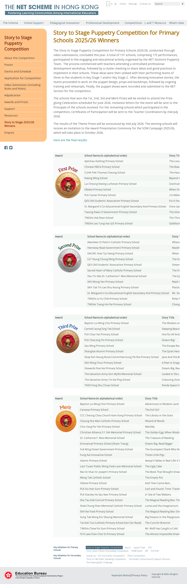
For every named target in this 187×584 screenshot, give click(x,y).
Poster (8, 64)
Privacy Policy (139, 575)
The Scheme (10, 23)
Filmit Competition (136, 555)
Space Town (139, 547)
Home (123, 3)
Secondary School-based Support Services (149, 559)
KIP (146, 550)
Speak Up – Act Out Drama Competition (105, 555)
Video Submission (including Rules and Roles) (22, 86)
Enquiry (9, 132)
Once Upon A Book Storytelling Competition (107, 550)
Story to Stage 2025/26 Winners (19, 124)
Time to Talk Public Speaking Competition (106, 559)
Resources (11, 115)
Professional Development (102, 23)
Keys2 (128, 547)
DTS (150, 547)
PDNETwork (136, 550)
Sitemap (133, 3)
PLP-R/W (155, 550)
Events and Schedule (17, 71)
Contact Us (145, 3)
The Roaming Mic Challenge (99, 562)
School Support (34, 23)
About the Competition (19, 58)
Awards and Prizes (16, 102)
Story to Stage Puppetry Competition (18, 43)
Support (9, 108)
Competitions (133, 23)
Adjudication (12, 95)
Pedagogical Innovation (64, 23)
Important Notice (121, 575)
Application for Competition (22, 78)
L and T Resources (154, 23)
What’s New (176, 23)
